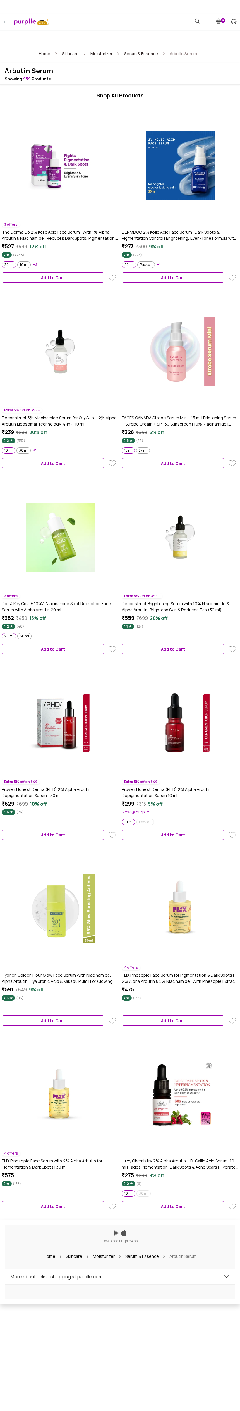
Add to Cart (53, 277)
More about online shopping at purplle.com (56, 1276)
